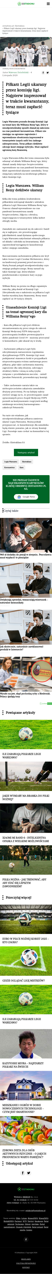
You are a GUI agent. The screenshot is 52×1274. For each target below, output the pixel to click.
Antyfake (35, 1224)
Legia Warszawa (10, 462)
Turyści (31, 1221)
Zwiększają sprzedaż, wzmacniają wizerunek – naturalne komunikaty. (24, 601)
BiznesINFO (33, 1218)
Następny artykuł (26, 452)
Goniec (29, 1230)
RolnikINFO (9, 1221)
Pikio (18, 1218)
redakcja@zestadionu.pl (35, 1210)
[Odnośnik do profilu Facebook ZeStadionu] (26, 1239)
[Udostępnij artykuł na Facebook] (43, 73)
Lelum (24, 1218)
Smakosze (39, 1221)
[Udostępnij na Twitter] (28, 1173)
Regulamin (26, 1259)
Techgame (19, 1224)
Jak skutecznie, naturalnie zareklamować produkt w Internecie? (21, 648)
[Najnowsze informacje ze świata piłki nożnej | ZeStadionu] (26, 3)
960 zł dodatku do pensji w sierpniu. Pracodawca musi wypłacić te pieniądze (25, 556)
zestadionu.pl (8, 26)
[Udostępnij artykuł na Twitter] (48, 73)
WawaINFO (43, 1218)
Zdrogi (28, 1224)
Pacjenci (18, 1221)
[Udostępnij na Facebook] (22, 1173)
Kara (21, 467)
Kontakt (26, 1267)
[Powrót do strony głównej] (26, 1189)
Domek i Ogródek (23, 1227)
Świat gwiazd (37, 1227)
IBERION (26, 1197)
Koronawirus (9, 467)
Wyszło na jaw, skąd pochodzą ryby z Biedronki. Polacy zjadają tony (25, 695)
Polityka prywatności (26, 1263)
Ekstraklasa (19, 26)
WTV (25, 1221)
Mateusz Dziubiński (19, 72)
